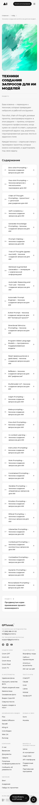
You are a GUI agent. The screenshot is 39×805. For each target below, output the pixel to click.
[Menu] (34, 4)
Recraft (5, 724)
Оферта (5, 758)
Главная (5, 15)
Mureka (26, 720)
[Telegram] (3, 645)
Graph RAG (27, 756)
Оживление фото (9, 695)
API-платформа (29, 760)
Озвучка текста (8, 702)
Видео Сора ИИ (8, 698)
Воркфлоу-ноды (29, 654)
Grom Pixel (6, 664)
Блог (4, 781)
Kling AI (5, 727)
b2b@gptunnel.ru (9, 634)
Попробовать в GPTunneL (18, 798)
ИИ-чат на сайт (29, 669)
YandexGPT (27, 696)
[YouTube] (11, 645)
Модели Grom (7, 650)
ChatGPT (26, 678)
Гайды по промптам (10, 788)
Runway (5, 738)
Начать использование (22, 4)
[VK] (7, 645)
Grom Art (5, 657)
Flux (3, 717)
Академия (6, 784)
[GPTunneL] (5, 4)
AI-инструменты (8, 674)
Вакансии (6, 751)
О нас (4, 747)
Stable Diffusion (8, 720)
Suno (25, 717)
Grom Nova (6, 661)
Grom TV (5, 668)
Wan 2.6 (5, 734)
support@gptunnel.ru (10, 640)
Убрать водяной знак (10, 688)
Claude (25, 682)
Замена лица (7, 691)
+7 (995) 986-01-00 (9, 631)
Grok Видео (6, 731)
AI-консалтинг (28, 752)
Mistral (25, 692)
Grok (25, 685)
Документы (6, 754)
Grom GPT (6, 654)
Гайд (13, 15)
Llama (25, 689)
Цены (25, 749)
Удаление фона (8, 678)
